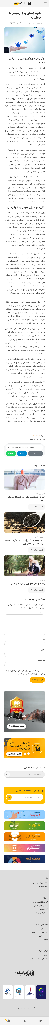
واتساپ (11, 453)
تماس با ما (44, 955)
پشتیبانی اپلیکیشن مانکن (39, 959)
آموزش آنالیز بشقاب (41, 913)
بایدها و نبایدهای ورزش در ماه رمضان (28, 583)
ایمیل (43, 649)
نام (44, 639)
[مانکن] (24, 4)
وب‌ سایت (41, 660)
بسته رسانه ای (43, 886)
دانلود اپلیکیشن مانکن (40, 883)
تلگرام (22, 453)
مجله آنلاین (43, 936)
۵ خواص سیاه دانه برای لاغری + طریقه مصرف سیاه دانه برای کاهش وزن (25, 542)
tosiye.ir (36, 435)
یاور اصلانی (26, 23)
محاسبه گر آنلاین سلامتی (39, 932)
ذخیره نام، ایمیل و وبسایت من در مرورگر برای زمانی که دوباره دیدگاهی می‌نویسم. (25, 672)
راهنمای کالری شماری (41, 906)
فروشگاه (45, 939)
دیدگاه (42, 612)
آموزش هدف (43, 909)
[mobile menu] (45, 4)
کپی (35, 453)
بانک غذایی (44, 929)
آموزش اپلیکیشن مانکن (40, 902)
